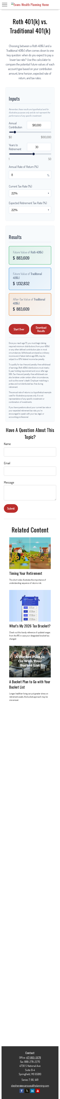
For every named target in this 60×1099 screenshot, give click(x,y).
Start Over (19, 329)
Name (7, 444)
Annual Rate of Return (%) (23, 167)
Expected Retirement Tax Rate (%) (28, 203)
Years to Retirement (15, 147)
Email (7, 463)
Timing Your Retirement (25, 573)
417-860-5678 (33, 1057)
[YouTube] (38, 1091)
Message (9, 482)
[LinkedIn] (32, 1091)
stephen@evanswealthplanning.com (30, 1085)
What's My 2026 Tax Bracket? (30, 625)
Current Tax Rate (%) (20, 186)
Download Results (41, 329)
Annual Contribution (15, 125)
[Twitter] (27, 1091)
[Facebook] (22, 1091)
